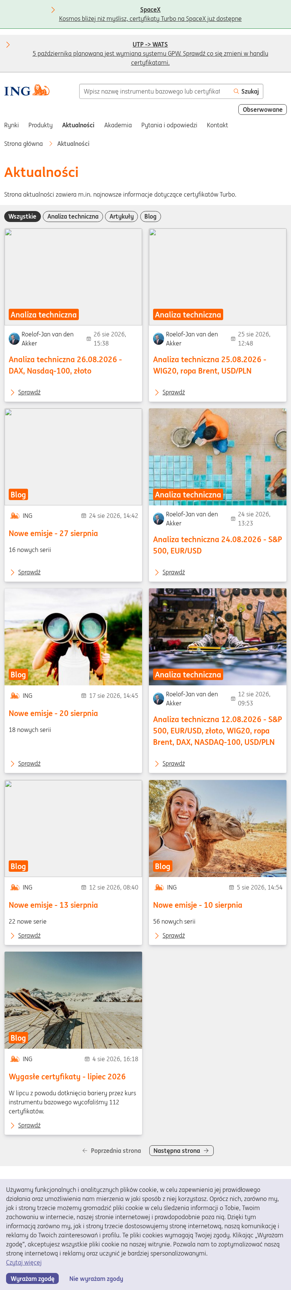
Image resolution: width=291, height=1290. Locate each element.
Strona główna (24, 143)
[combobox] (154, 91)
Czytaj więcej (24, 1262)
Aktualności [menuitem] (78, 125)
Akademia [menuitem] (118, 125)
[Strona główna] (27, 90)
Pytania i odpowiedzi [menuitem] (169, 125)
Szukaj (250, 91)
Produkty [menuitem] (40, 125)
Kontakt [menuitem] (217, 125)
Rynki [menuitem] (11, 125)
